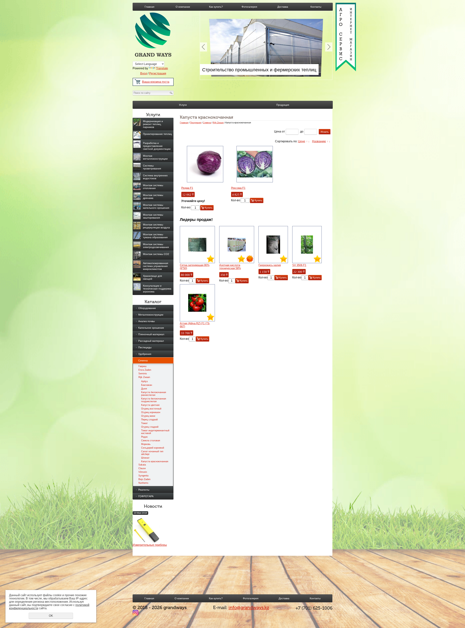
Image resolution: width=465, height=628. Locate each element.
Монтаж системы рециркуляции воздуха (156, 226)
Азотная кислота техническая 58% (230, 267)
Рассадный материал (151, 340)
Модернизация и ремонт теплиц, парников (153, 124)
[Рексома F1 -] (254, 164)
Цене (301, 141)
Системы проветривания (152, 167)
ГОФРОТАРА (145, 496)
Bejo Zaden (144, 479)
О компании (183, 6)
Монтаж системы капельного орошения (156, 206)
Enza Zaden (144, 370)
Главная (149, 6)
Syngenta (143, 475)
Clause (142, 468)
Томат (144, 423)
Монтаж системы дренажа (153, 196)
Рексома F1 (238, 187)
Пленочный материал (151, 334)
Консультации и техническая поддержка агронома (157, 288)
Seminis (142, 373)
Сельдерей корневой (152, 447)
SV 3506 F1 (299, 265)
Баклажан (146, 385)
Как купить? (216, 6)
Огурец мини (148, 416)
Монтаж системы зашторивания (153, 216)
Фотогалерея (249, 6)
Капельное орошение (151, 327)
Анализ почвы (146, 321)
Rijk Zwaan (144, 377)
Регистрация (157, 73)
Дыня (144, 388)
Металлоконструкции (150, 314)
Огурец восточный (151, 408)
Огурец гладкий (149, 426)
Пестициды (144, 347)
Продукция (282, 104)
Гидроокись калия (269, 265)
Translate (162, 68)
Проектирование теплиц (157, 133)
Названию (319, 141)
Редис (144, 436)
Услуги (183, 104)
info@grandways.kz (249, 607)
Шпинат (145, 457)
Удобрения (144, 353)
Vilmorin (142, 472)
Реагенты (143, 489)
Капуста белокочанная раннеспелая (153, 393)
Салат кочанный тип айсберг (152, 452)
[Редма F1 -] (205, 164)
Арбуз (144, 381)
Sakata (142, 464)
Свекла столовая (150, 440)
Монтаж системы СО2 (156, 254)
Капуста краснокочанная (154, 461)
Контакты (315, 6)
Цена (277, 131)
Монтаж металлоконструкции (155, 157)
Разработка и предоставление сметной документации (157, 146)
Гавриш (142, 366)
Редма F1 (187, 187)
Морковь (146, 444)
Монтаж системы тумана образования (155, 236)
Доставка (282, 6)
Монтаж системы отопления (153, 187)
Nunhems (143, 483)
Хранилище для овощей (152, 277)
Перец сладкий (149, 419)
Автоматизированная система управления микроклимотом (155, 266)
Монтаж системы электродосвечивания (156, 246)
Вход (143, 73)
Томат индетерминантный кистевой (155, 432)
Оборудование (147, 308)
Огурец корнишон (150, 412)
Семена (143, 360)
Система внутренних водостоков (155, 177)
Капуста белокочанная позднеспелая (153, 400)
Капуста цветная (150, 405)
